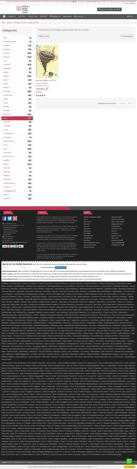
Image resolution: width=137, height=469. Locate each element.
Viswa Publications (21, 357)
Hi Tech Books (98, 307)
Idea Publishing (124, 307)
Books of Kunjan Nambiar (17, 415)
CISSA (100, 294)
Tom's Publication (73, 351)
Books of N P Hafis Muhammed (25, 436)
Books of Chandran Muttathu (50, 441)
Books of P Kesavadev (94, 402)
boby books (20, 291)
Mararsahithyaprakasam (41, 325)
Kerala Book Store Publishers (89, 315)
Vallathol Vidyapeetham (22, 354)
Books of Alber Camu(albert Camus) (61, 402)
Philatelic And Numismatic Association (59, 336)
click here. (31, 276)
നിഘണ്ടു (6, 107)
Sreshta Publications (107, 346)
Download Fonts (116, 240)
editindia (16, 302)
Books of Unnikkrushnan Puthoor (118, 399)
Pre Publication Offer (9, 41)
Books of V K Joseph (128, 423)
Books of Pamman (20, 371)
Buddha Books (117, 291)
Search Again (127, 36)
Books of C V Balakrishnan (98, 379)
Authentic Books (106, 286)
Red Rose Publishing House (53, 341)
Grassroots (88, 304)
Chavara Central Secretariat (74, 294)
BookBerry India (74, 291)
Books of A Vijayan (59, 405)
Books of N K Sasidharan (98, 399)
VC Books (34, 354)
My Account (79, 16)
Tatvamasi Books (120, 349)
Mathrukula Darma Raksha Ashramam (76, 325)
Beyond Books (59, 289)
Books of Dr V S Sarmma (95, 407)
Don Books (94, 299)
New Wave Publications (128, 328)
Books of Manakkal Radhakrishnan (42, 452)
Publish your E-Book (90, 245)
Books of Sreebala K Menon (103, 426)
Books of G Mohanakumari (126, 407)
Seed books (97, 344)
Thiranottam (33, 351)
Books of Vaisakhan (74, 454)
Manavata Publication (79, 323)
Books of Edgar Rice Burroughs (38, 407)
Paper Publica (99, 333)
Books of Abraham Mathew (77, 439)
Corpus (20, 297)
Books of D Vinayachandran (71, 420)
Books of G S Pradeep (89, 431)
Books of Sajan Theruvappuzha (71, 415)
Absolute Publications (76, 283)
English (100, 1)
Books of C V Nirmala (23, 423)
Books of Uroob (123, 371)
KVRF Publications (109, 317)
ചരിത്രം (5, 84)
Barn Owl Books (39, 289)
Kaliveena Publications (25, 315)
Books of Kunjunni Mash (59, 447)
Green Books (97, 304)
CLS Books (122, 294)
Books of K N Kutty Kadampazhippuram (118, 415)
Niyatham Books (32, 331)
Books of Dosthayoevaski (120, 405)
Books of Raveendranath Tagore (33, 368)
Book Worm (63, 291)
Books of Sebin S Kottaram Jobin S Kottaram (116, 402)
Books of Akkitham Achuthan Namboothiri (42, 389)
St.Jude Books (47, 349)
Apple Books (42, 286)
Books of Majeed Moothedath (76, 407)
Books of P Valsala (7, 371)
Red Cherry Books (37, 341)
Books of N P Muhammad (61, 413)
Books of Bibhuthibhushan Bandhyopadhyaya (84, 384)
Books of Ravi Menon (20, 389)
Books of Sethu (96, 389)
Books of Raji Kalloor (80, 441)
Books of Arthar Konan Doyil (45, 436)
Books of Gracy (16, 439)
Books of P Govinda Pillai (22, 420)
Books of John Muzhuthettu (107, 449)
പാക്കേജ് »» (7, 126)
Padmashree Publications (27, 333)
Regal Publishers (68, 341)
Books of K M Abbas (53, 426)
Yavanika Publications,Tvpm (103, 357)
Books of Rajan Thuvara (57, 410)
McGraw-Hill (116, 325)
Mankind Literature (126, 323)
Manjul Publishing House (111, 323)
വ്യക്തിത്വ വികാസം (9, 183)
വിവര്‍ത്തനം (7, 179)
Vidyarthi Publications (93, 354)
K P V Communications (95, 312)
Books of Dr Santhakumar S (51, 415)
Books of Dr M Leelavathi (26, 405)
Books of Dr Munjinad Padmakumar (93, 415)
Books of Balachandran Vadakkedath (82, 452)
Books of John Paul (86, 405)
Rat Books (16, 341)
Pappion (107, 333)
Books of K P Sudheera (116, 447)
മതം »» (5, 149)
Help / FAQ (114, 238)
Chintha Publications (91, 294)
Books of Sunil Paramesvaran (62, 399)
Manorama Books (27, 325)
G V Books (129, 302)
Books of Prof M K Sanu (117, 392)
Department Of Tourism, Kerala (101, 297)
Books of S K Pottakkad (23, 365)
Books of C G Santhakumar (63, 428)
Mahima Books (118, 320)
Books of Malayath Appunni (82, 392)
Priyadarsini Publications (50, 338)
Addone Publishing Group (107, 283)
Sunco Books (73, 349)
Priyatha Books (63, 338)
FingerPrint (92, 302)
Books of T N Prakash (123, 397)
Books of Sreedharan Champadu (69, 444)
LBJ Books (10, 320)
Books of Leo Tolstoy (61, 373)
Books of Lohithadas (49, 433)
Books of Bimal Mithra (105, 431)
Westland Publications (66, 357)
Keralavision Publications (47, 317)
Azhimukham (14, 289)
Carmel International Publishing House (25, 294)
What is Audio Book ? (117, 222)
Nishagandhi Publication (18, 331)
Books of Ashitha (62, 371)
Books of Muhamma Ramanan (75, 410)
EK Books (24, 302)
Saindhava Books (12, 344)
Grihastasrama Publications (125, 304)
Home (3, 23)
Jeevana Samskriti (49, 312)
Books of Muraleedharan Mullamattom (114, 381)
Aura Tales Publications (93, 286)
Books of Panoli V (29, 394)
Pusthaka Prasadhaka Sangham (86, 338)
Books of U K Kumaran (65, 392)
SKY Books (28, 346)
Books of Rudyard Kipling (69, 426)
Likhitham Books (32, 320)
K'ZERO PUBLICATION (110, 312)
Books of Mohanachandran (29, 397)
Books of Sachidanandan (60, 394)
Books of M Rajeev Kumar (59, 454)
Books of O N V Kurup (110, 368)
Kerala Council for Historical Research (123, 315)
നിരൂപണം (6, 110)
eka (29, 302)
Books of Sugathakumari (96, 439)
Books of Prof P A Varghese (31, 386)
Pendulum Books (31, 336)
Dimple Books (19, 299)
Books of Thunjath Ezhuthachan (90, 381)
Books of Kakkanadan (48, 386)
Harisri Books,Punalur (29, 307)
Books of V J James (102, 418)
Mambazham (67, 323)
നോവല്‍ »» (7, 114)
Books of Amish (42, 439)
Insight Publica (77, 310)
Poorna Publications (97, 336)
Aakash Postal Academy (46, 283)
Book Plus (55, 291)
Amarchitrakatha (19, 286)
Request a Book (49, 1)
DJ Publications (74, 299)
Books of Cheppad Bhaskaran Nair (123, 426)
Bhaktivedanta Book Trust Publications (92, 289)
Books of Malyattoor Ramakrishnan (113, 389)
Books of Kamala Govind (80, 399)
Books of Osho (51, 363)
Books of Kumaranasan (92, 371)
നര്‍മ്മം (5, 99)
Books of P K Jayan (24, 447)
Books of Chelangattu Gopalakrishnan (108, 423)
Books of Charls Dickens (34, 415)
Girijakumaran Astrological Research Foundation (44, 304)
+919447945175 (81, 1)
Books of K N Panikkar (81, 428)
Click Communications (110, 294)
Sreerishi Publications (92, 346)
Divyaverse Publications (61, 299)
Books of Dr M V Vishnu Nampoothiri (98, 410)
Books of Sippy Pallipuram (126, 365)
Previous (121, 103)
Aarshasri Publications (61, 283)
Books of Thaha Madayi (38, 426)
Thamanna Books (12, 351)
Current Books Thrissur (55, 297)
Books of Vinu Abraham (15, 449)
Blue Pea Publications (9, 291)
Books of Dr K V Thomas (13, 413)
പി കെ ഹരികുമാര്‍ (42, 83)
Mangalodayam (92, 323)
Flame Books (101, 302)
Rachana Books (124, 338)
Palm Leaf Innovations (57, 333)
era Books (35, 302)
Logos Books (85, 320)
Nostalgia (61, 331)
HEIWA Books (73, 307)
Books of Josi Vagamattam (22, 381)
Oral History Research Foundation (119, 331)
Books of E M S (110, 397)
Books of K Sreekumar (38, 431)
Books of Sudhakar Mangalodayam (33, 376)
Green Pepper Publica (109, 304)
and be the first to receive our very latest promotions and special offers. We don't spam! (44, 264)
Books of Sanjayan (63, 386)
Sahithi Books (100, 341)
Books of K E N (14, 441)
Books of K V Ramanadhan (32, 449)
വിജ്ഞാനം (7, 175)
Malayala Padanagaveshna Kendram (21, 323)
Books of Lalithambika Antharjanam (96, 447)
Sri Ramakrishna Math (121, 346)
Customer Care (73, 1)
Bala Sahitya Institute (26, 289)
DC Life (73, 297)
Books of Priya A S (110, 407)
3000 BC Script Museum (30, 283)
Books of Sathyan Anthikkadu (99, 433)
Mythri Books (15, 328)
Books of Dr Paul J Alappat (9, 410)
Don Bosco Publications (106, 299)
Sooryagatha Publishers (40, 346)
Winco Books (79, 357)
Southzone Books (79, 346)
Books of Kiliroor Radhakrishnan (11, 368)
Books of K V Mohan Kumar (90, 394)
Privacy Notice (115, 226)
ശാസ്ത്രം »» (7, 187)
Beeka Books (50, 289)
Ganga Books (5, 304)
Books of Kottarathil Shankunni (54, 368)
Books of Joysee (91, 373)
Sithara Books (5, 346)
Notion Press (70, 331)
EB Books (10, 302)
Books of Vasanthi (72, 405)
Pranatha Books (125, 336)
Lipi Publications (43, 320)
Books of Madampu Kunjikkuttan (110, 394)
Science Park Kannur (86, 344)
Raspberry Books (6, 341)
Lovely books (94, 320)
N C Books (24, 328)
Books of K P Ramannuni (44, 405)
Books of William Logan (121, 431)
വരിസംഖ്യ (6, 172)
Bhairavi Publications (72, 289)
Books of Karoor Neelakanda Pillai (80, 413)
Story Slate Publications (60, 349)
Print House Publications (33, 338)
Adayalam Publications (91, 283)
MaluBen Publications (55, 323)
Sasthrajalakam (61, 344)
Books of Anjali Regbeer (112, 439)
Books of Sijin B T (123, 441)
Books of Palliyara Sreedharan (67, 363)
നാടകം (5, 103)
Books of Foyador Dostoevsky (125, 452)
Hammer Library (17, 307)
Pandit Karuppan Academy (74, 333)
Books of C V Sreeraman (68, 449)
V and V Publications (7, 354)
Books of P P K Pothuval (88, 420)
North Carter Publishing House (47, 331)
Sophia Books (53, 346)
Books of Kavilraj (52, 431)
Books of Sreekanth (29, 413)
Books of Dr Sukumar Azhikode (58, 384)
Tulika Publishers (95, 351)
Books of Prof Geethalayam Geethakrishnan (81, 423)
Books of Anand (24, 426)
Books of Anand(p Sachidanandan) (17, 384)
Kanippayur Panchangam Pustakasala (51, 315)
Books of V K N (50, 371)
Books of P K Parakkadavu (21, 402)
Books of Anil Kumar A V (40, 381)
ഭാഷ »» (5, 145)
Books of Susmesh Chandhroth (67, 376)
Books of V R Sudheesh (63, 379)
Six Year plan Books (17, 346)
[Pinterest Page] (15, 220)
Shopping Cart (116, 1)
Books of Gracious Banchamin (117, 436)
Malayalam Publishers (40, 323)
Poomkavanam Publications (81, 336)
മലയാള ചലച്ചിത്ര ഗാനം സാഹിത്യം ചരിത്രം (51, 80)
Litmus (52, 320)
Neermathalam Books (104, 328)
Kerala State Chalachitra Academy (28, 317)
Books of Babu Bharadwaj (53, 420)
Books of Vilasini (131, 389)
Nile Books (6, 331)
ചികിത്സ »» (7, 87)
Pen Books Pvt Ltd (19, 336)
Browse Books (32, 16)
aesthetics (10, 286)
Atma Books (80, 286)
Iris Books (106, 310)
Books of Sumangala (114, 386)
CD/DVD (41, 294)
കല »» (5, 61)
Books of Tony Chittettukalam (23, 418)
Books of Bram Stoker (118, 410)
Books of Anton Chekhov (100, 392)
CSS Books (26, 297)
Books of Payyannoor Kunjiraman (30, 392)
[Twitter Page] (10, 220)
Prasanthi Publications (8, 338)
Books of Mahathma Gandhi (114, 428)
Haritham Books (43, 307)
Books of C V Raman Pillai (22, 444)
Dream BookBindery (121, 299)
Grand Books (80, 304)
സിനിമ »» (6, 195)
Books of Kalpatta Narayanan (58, 439)
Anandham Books (31, 286)
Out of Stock (40, 89)
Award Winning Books (20, 363)
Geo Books (24, 304)
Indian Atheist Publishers (30, 310)
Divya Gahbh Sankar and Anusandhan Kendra (38, 299)
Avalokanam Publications (120, 286)
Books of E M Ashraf (7, 454)
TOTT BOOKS (84, 351)
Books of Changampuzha (64, 389)
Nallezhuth (32, 328)
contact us (99, 274)
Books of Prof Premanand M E (97, 436)
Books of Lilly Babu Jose (76, 447)
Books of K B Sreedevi (71, 381)
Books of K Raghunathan (57, 407)
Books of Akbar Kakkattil (126, 368)
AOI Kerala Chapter (15, 283)
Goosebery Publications (67, 304)
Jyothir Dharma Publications (77, 312)
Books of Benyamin (47, 373)
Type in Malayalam (117, 243)
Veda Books (41, 354)
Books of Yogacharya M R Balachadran (45, 444)
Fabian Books (63, 302)
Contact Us (58, 1)
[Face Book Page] (4, 220)
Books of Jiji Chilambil (96, 428)
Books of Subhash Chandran (25, 379)
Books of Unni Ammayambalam (30, 441)
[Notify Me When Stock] (46, 89)
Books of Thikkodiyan (42, 454)
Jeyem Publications (62, 312)
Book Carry (38, 291)
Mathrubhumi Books (56, 325)
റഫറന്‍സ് (6, 198)
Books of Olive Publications (24, 399)
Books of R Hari (48, 428)
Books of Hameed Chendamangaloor (29, 428)
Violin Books (124, 354)
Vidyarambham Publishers (78, 354)
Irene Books (97, 310)
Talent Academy (108, 349)
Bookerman (83, 291)
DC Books (67, 297)
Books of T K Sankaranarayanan (87, 449)
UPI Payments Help (117, 245)
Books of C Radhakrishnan (109, 365)
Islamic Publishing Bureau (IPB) (120, 310)
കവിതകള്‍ (6, 64)
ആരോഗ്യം (6, 49)
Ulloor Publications (107, 351)
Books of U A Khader (104, 376)
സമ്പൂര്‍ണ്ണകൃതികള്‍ (9, 191)
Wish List (107, 1)
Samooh (21, 344)
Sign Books (105, 344)
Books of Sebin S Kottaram (118, 418)
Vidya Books (65, 354)
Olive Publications (89, 331)
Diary (4, 38)
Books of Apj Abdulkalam (78, 386)
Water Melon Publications (50, 357)
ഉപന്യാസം (6, 53)
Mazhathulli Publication (104, 325)
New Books (43, 16)
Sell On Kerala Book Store (91, 243)
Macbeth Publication (106, 320)
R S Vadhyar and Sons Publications (107, 338)
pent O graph (42, 336)
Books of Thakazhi (72, 365)
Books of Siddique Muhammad (84, 418)
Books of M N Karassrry (44, 394)
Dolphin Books (84, 299)
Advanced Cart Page (117, 219)
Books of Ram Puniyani (23, 452)
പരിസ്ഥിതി (6, 122)
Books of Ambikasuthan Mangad (112, 454)
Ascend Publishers (69, 286)
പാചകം (5, 130)
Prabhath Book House (111, 336)
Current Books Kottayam (39, 297)
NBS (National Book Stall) (42, 86)
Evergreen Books (44, 302)
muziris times (5, 328)
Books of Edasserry (29, 439)
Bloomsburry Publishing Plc (127, 289)
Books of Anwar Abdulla (63, 436)
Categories (11, 16)
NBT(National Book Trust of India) (85, 328)
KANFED (36, 315)
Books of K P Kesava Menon (87, 376)
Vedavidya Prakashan (53, 354)
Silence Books (127, 344)
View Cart (86, 224)
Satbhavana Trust (73, 344)
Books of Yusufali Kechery (43, 399)
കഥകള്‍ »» (6, 57)
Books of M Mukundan (39, 365)
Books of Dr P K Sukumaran (45, 379)
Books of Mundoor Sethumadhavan (112, 444)
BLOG (131, 16)
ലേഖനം (9, 23)
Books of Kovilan (50, 376)
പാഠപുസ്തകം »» (9, 133)
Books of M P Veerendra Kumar (107, 373)
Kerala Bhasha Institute (71, 315)
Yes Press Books (118, 357)
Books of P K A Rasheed (62, 452)
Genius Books (15, 304)
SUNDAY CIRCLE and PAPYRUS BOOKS (90, 349)
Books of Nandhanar (121, 413)
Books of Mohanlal (80, 402)
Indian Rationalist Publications (48, 310)
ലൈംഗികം (7, 168)
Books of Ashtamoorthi (44, 413)
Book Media (47, 291)
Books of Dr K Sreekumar (109, 371)
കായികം (6, 72)
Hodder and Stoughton (111, 307)
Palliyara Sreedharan (42, 333)
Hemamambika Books (86, 307)
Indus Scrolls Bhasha (65, 310)
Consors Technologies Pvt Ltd (44, 462)
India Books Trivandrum (14, 310)
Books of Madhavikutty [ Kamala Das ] (111, 363)
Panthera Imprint (88, 333)
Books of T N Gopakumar (11, 392)
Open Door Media (101, 331)
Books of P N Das (74, 394)
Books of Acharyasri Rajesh (56, 365)
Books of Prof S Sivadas (76, 371)
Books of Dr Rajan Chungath (48, 397)
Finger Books (83, 302)
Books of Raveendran (14, 386)
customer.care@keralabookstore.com (15, 242)
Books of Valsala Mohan (21, 431)
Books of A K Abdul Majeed (90, 444)
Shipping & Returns (117, 224)
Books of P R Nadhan (34, 433)
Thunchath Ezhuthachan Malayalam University (52, 351)
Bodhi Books (30, 291)
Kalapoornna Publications (9, 315)
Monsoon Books (127, 325)
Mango (100, 323)
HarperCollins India (62, 307)
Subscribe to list (61, 267)
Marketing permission (48, 267)
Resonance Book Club (80, 341)
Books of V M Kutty (67, 441)
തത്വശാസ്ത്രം (7, 95)
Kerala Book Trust (104, 315)
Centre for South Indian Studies (55, 294)
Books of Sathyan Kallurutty (11, 397)
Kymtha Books (120, 317)
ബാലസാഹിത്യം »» (9, 141)
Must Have (41, 363)
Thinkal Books (23, 351)
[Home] (4, 16)
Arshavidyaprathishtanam (55, 286)
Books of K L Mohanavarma (125, 449)
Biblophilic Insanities (111, 289)
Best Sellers (22, 16)
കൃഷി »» (6, 80)
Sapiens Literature (49, 344)
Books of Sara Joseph (115, 379)
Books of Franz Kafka (97, 397)
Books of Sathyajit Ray (105, 420)
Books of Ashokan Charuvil (38, 384)
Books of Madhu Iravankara (50, 449)
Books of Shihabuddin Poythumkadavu (111, 384)
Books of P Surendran (56, 381)
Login (133, 3)
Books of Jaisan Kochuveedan (57, 423)
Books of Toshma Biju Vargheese (103, 413)
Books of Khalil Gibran (95, 368)
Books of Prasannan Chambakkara (69, 431)
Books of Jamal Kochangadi (66, 397)
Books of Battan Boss (14, 376)
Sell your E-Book (89, 247)
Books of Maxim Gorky (39, 423)
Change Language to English (92, 217)
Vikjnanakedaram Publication (110, 354)
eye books (54, 302)
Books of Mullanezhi (38, 420)
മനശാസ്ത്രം (7, 153)
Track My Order (88, 236)
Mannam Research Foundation (10, 325)
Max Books (92, 325)
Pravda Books (20, 338)
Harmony (52, 307)
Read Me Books (26, 341)
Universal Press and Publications (124, 351)
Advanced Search (26, 1)
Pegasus (9, 336)
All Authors (9, 1)
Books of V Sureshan (82, 433)
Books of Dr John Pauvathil (9, 426)
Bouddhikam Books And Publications (100, 291)
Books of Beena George (79, 436)
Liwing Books (75, 320)
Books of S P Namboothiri (18, 433)
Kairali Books (122, 312)
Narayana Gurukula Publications (46, 328)
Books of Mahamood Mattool (44, 418)
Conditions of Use (116, 229)
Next (130, 103)
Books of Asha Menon (129, 394)
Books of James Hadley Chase (97, 386)
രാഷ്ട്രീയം (6, 160)
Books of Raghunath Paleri (14, 394)
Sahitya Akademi (121, 341)
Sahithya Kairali (110, 341)
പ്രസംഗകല (7, 137)
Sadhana (91, 341)
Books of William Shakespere (40, 402)
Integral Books (88, 310)
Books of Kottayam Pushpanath (30, 373)
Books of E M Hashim (83, 397)
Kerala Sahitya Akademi (10, 317)
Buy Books (67, 16)
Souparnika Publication (65, 346)
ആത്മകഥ (6, 45)
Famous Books (73, 302)
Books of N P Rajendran (95, 441)
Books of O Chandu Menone (65, 433)
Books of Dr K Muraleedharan (91, 454)
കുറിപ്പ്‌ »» (6, 76)
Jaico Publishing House (20, 312)
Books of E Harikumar (8, 452)
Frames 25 (121, 302)
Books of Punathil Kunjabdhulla (89, 365)
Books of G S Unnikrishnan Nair (41, 447)
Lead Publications (20, 320)
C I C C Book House (129, 291)
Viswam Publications (35, 357)
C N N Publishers (8, 294)
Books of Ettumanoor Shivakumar (76, 368)
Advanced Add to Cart (38, 1)
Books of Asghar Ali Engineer (118, 433)
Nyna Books (79, 331)
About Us (114, 231)
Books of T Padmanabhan (82, 389)
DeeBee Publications (83, 297)
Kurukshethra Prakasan (95, 317)
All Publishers (16, 1)
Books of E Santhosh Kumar (102, 405)
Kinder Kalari (60, 317)
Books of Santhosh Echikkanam (25, 454)
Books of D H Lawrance (8, 428)
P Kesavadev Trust (12, 333)
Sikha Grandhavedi (116, 344)
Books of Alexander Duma (27, 410)
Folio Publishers (111, 302)
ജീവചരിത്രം (7, 91)
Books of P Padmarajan (80, 379)
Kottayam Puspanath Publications (76, 317)
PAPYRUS (114, 333)
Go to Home (45, 36)
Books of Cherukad (42, 410)
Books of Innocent (110, 441)
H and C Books (5, 307)
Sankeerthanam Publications (34, 344)
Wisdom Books (88, 357)
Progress (72, 338)
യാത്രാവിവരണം (8, 156)
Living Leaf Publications (63, 320)
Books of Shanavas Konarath (64, 418)
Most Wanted (32, 363)
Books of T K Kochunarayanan (105, 452)
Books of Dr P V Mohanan (19, 407)
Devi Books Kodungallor (119, 297)
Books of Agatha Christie (77, 373)
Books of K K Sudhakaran (120, 376)
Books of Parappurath (49, 392)
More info (94, 467)
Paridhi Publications (124, 333)
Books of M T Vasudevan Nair (87, 363)
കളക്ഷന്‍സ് (7, 68)
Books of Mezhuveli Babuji (36, 371)
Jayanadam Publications (35, 312)
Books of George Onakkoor (121, 420)
